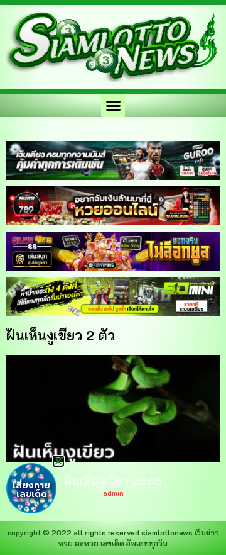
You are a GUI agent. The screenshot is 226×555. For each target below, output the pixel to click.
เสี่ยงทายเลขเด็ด (31, 490)
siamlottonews (167, 532)
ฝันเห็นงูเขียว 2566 (113, 480)
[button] (113, 106)
